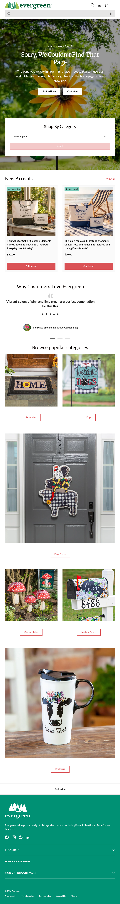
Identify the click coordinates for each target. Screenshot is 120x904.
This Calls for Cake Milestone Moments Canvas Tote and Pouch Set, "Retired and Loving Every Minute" (87, 244)
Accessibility (61, 896)
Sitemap (74, 896)
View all (110, 178)
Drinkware (60, 769)
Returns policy (45, 896)
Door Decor (60, 554)
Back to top (60, 789)
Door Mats (31, 417)
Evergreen (16, 891)
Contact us (72, 91)
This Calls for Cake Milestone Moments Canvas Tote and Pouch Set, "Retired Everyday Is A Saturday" (29, 244)
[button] (106, 5)
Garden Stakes (31, 632)
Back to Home (49, 91)
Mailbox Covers (88, 632)
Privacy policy (10, 896)
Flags (88, 417)
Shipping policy (27, 896)
